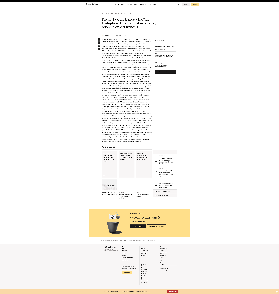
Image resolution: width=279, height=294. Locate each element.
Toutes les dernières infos (165, 72)
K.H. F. (105, 31)
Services (124, 255)
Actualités (106, 13)
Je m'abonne (172, 291)
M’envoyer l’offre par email (156, 226)
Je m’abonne (138, 226)
